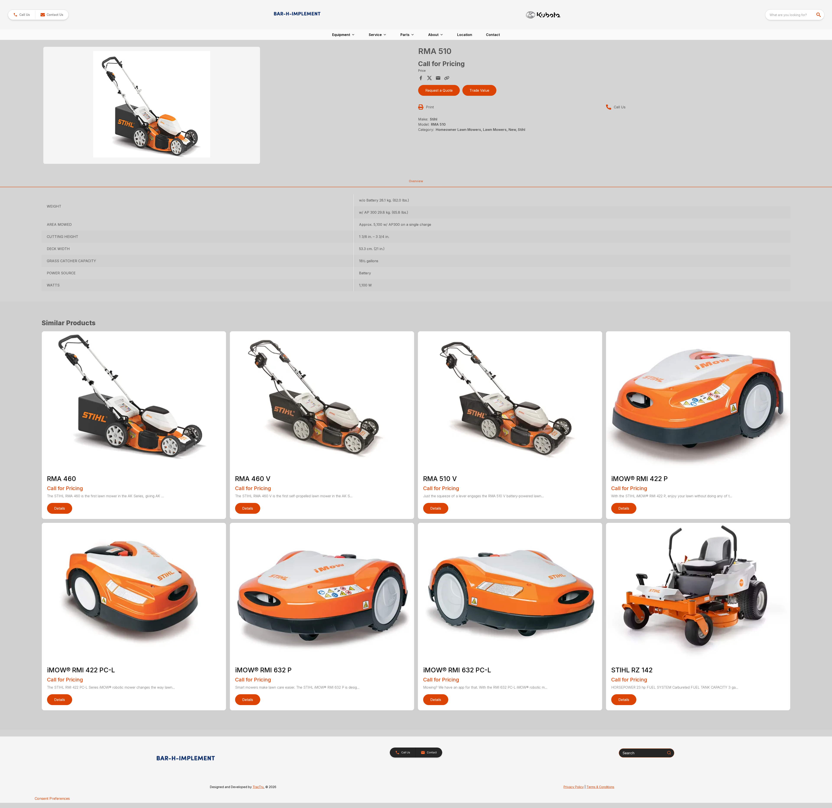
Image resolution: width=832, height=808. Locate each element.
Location (464, 35)
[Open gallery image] (151, 105)
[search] (819, 15)
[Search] (669, 753)
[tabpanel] (228, 106)
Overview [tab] (416, 181)
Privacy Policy (574, 787)
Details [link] (59, 508)
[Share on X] (429, 78)
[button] (21, 15)
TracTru (258, 787)
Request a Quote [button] (439, 90)
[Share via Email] (438, 78)
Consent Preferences (52, 798)
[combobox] (794, 15)
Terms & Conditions (600, 787)
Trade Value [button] (479, 90)
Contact (493, 35)
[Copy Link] (446, 78)
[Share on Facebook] (420, 78)
